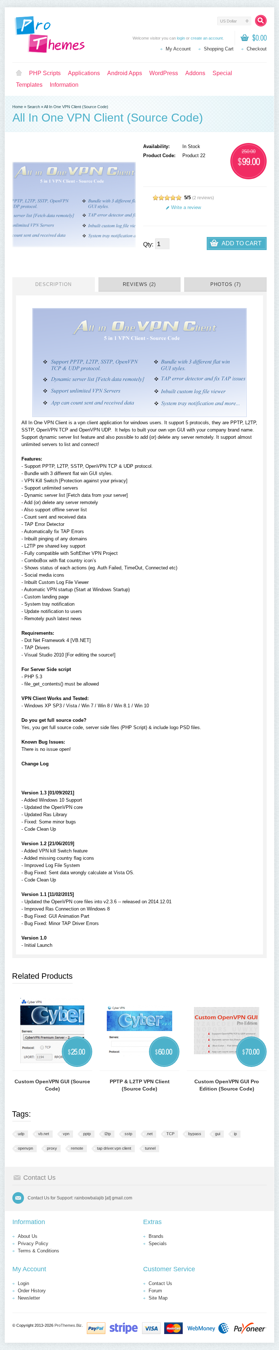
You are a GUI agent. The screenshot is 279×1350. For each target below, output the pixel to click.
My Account (178, 49)
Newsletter (29, 1298)
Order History (32, 1290)
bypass (194, 1134)
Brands (156, 1236)
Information (64, 85)
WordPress (163, 73)
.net (149, 1134)
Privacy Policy (33, 1243)
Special (222, 73)
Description (53, 284)
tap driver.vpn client (114, 1148)
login (181, 38)
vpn (66, 1134)
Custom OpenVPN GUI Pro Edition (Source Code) (226, 1085)
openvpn (25, 1148)
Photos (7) (225, 284)
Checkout (257, 49)
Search (33, 107)
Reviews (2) (139, 284)
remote (77, 1148)
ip (235, 1134)
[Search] (261, 20)
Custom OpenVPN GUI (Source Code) (52, 1085)
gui (217, 1134)
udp (21, 1134)
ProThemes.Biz (68, 1325)
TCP (170, 1134)
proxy (52, 1148)
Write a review (186, 207)
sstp (128, 1134)
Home (18, 73)
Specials (158, 1243)
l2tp (108, 1134)
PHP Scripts (45, 73)
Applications (84, 73)
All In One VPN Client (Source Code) (76, 107)
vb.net (43, 1134)
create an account (207, 38)
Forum (155, 1290)
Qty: (148, 244)
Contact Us (160, 1283)
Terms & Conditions (38, 1250)
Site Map (158, 1298)
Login (23, 1283)
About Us (27, 1236)
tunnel (150, 1148)
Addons (195, 73)
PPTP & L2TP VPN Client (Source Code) (140, 1085)
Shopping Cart (219, 49)
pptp (87, 1134)
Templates (29, 85)
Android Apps (124, 73)
